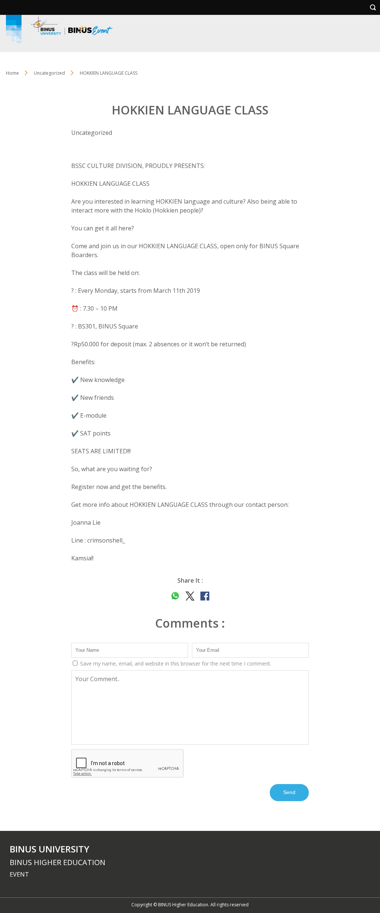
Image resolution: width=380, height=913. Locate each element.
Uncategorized (49, 73)
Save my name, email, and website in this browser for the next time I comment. (175, 663)
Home (12, 73)
